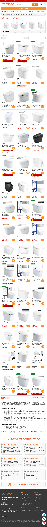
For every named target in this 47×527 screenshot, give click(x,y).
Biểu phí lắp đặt (38, 497)
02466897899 (10, 462)
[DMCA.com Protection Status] (4, 516)
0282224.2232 (33, 475)
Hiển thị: (26, 37)
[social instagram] (8, 511)
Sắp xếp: (3, 37)
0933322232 (36, 11)
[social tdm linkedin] (17, 511)
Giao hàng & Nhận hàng (39, 511)
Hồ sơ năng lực (24, 500)
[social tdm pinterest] (14, 511)
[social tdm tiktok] (11, 511)
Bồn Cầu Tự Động (32, 14)
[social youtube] (5, 511)
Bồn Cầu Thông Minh (24, 14)
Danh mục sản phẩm (24, 8)
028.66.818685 (33, 462)
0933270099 (15, 462)
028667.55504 (33, 448)
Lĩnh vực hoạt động (25, 497)
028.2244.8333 (10, 448)
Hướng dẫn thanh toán (39, 495)
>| (8, 397)
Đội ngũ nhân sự (25, 495)
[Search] (35, 4)
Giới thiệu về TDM (25, 494)
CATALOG (22, 11)
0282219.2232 (10, 475)
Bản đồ (13, 444)
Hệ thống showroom (25, 498)
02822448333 (42, 11)
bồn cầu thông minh (25, 402)
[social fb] (2, 511)
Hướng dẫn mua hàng (39, 494)
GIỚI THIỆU (4, 11)
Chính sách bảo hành (39, 508)
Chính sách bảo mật (39, 507)
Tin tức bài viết (24, 509)
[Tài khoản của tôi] (41, 4)
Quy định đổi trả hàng (39, 510)
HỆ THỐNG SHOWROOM (13, 11)
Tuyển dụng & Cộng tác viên (27, 503)
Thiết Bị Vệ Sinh (10, 14)
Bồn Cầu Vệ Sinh (17, 14)
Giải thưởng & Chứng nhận (27, 501)
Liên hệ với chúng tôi (25, 504)
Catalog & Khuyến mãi (26, 510)
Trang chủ (4, 14)
